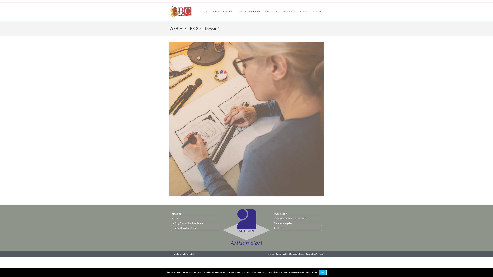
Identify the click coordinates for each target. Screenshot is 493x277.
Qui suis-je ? (280, 213)
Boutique (176, 213)
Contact (278, 227)
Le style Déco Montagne (184, 227)
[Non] (490, 272)
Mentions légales (283, 223)
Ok (322, 272)
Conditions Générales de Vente (290, 218)
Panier (174, 218)
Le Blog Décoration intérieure (187, 223)
